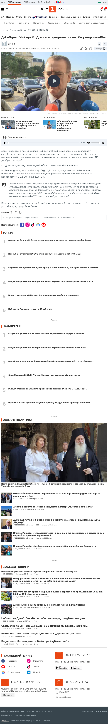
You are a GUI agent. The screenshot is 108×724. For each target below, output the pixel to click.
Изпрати (8, 695)
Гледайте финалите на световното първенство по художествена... (46, 333)
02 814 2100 (64, 692)
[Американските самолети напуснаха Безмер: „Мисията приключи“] (6, 511)
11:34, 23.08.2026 (8, 574)
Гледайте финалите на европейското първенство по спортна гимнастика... (51, 281)
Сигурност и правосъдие (91, 23)
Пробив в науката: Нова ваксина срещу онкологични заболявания (44, 254)
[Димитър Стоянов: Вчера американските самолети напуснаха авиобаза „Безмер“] (6, 524)
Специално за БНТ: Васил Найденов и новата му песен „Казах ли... (44, 625)
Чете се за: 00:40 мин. (24, 574)
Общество (69, 23)
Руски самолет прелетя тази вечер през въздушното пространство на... (49, 402)
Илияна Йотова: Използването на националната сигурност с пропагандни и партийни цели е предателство (58, 534)
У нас (23, 30)
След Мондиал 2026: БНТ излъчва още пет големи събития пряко (44, 375)
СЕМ (44, 711)
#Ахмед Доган (67, 217)
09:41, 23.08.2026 (8, 636)
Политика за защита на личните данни (18, 715)
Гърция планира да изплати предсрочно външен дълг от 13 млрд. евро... (47, 389)
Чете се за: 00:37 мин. (35, 584)
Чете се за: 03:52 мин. (24, 636)
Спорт (27, 17)
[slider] (43, 143)
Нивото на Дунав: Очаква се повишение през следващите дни (43, 618)
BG (103, 2)
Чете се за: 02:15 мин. (23, 629)
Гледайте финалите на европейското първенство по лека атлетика (47, 347)
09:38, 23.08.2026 (8, 629)
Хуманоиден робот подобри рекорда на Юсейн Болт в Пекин (49, 605)
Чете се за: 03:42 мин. (24, 644)
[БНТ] (4, 44)
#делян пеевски (51, 217)
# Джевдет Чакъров (12, 217)
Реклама (54, 320)
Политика (38, 23)
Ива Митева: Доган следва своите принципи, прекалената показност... (67, 125)
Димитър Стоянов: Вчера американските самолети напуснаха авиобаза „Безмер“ (56, 521)
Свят (19, 17)
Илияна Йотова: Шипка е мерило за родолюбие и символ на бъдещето (54, 546)
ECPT (50, 711)
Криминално (54, 23)
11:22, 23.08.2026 (19, 597)
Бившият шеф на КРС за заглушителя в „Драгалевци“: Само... (42, 633)
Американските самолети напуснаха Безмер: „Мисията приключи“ (53, 507)
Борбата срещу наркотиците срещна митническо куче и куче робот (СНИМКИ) (53, 267)
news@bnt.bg (65, 697)
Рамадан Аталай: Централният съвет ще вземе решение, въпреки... (27, 124)
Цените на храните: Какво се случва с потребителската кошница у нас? (39, 571)
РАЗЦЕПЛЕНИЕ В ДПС (38, 30)
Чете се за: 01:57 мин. (35, 607)
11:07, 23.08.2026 (19, 584)
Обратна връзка (33, 711)
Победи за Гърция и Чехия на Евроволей (30, 309)
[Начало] (2, 17)
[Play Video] (54, 81)
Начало (5, 30)
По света (9, 23)
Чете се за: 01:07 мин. (23, 621)
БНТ (3, 2)
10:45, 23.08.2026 (20, 607)
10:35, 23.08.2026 (8, 621)
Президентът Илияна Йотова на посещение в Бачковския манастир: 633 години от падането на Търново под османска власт (52, 485)
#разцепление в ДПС (32, 217)
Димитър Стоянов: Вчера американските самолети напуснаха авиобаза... (49, 240)
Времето (54, 17)
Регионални (23, 23)
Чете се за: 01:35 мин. (35, 597)
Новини (10, 17)
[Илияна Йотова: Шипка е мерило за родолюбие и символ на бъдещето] (6, 550)
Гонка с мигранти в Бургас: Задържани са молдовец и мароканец (43, 295)
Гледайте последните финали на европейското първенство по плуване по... (51, 361)
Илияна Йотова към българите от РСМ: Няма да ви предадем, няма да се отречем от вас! (56, 495)
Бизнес (86, 17)
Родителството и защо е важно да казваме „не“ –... (36, 641)
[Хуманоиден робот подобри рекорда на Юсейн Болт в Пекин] (6, 609)
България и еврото (71, 17)
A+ (99, 44)
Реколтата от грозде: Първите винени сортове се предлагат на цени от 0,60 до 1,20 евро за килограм (58, 593)
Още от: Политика (17, 419)
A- (105, 44)
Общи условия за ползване (12, 711)
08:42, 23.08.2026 (8, 644)
